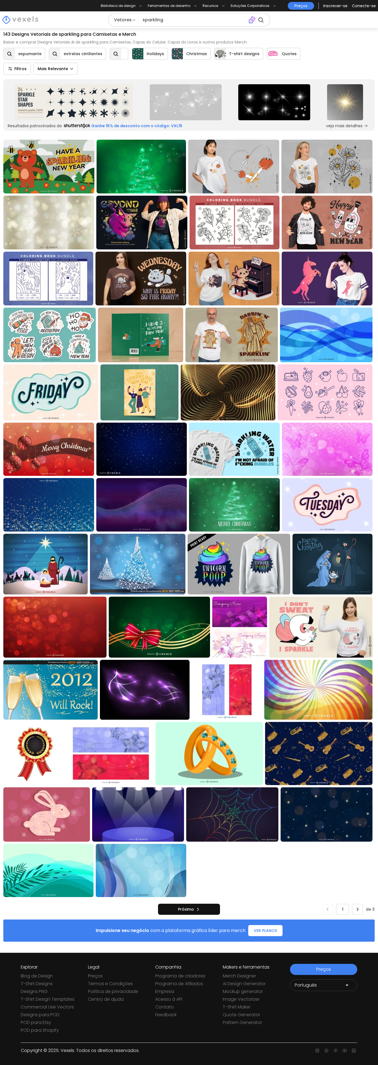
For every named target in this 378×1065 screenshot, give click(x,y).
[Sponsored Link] (74, 102)
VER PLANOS (265, 930)
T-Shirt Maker (236, 1007)
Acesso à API (168, 999)
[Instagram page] (317, 1050)
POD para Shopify (40, 1030)
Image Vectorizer (241, 999)
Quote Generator (241, 1015)
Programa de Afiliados (179, 983)
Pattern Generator (242, 1022)
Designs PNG (34, 991)
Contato (164, 1007)
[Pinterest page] (335, 1050)
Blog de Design (37, 976)
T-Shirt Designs (37, 983)
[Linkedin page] (353, 1050)
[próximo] (357, 909)
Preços (95, 976)
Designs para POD (40, 1015)
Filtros (20, 68)
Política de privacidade (113, 991)
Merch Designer (239, 976)
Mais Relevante (53, 68)
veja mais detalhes (344, 126)
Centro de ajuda (106, 999)
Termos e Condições (110, 983)
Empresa (164, 991)
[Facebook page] (326, 1050)
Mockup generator (243, 991)
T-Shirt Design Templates (47, 999)
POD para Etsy (36, 1022)
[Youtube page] (344, 1050)
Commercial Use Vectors (47, 1007)
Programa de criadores (180, 976)
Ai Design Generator (244, 983)
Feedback (166, 1015)
